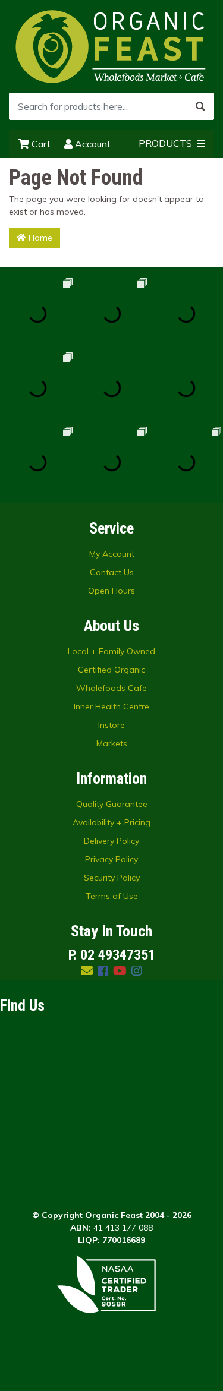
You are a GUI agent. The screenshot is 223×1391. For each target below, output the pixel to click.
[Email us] (87, 970)
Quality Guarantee (111, 804)
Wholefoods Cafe (111, 688)
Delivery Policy (111, 840)
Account (92, 144)
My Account (111, 553)
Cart (40, 144)
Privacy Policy (111, 859)
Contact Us (112, 572)
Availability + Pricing (111, 822)
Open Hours (111, 590)
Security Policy (112, 877)
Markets (111, 743)
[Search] (200, 106)
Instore (111, 725)
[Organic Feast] (111, 45)
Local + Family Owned (111, 651)
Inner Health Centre (111, 706)
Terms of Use (112, 896)
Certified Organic (111, 669)
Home (39, 237)
